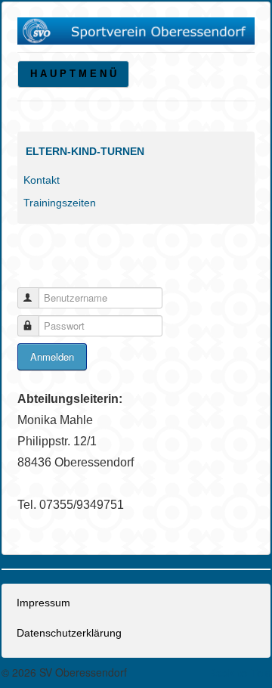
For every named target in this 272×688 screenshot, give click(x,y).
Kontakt (41, 180)
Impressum (43, 603)
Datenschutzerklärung (69, 633)
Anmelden (52, 356)
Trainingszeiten (59, 203)
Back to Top (239, 673)
